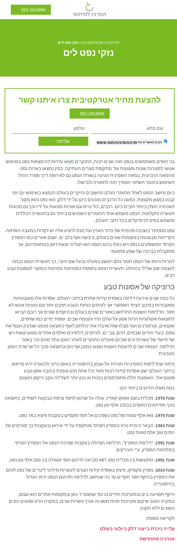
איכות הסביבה (92, 42)
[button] (170, 9)
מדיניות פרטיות (126, 142)
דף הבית (112, 42)
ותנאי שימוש (106, 142)
